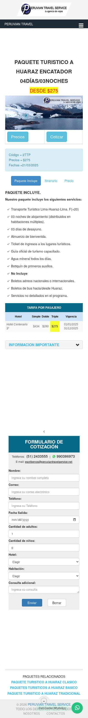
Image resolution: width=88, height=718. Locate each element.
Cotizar (56, 136)
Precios (18, 136)
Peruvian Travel (19, 24)
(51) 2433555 (37, 456)
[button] (34, 344)
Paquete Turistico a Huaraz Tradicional (44, 693)
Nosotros (31, 713)
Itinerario (51, 180)
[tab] (44, 345)
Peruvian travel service (49, 704)
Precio (69, 180)
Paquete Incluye (25, 180)
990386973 (44, 423)
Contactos (55, 713)
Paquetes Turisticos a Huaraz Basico (44, 687)
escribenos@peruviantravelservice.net (48, 461)
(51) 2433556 (17, 423)
